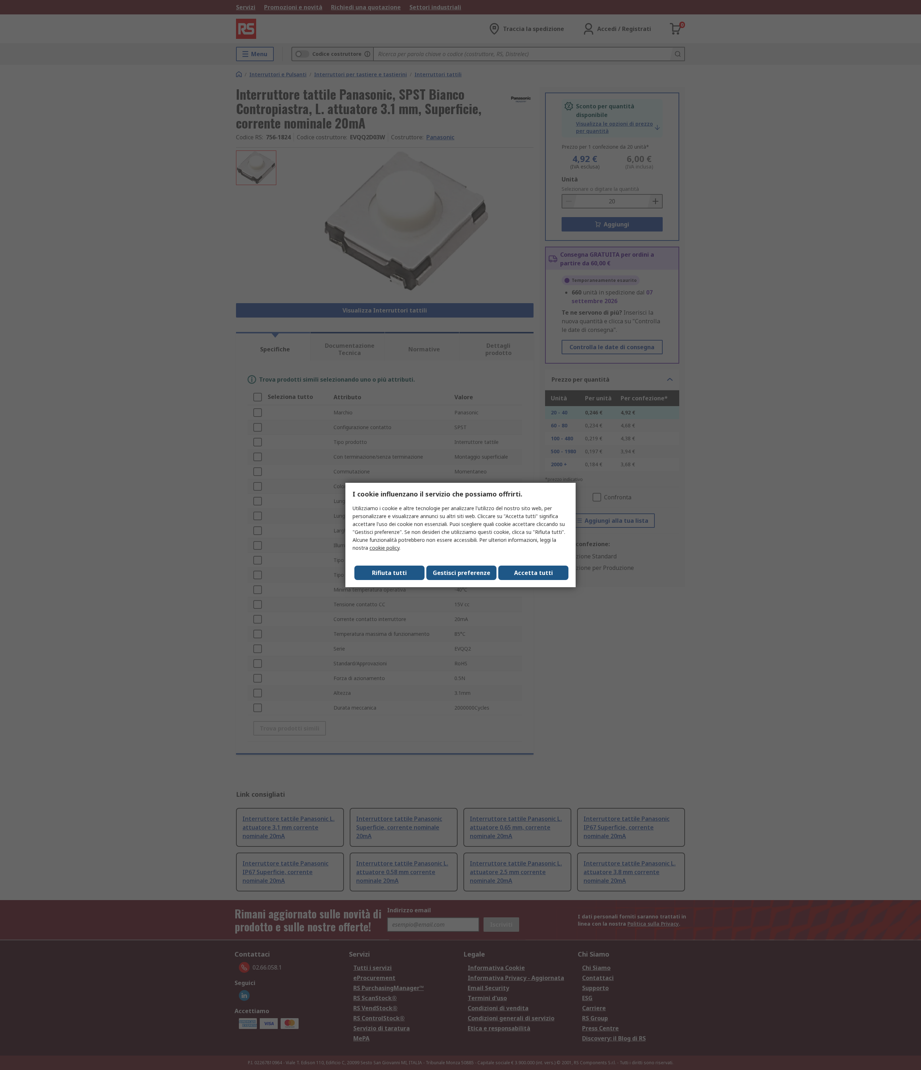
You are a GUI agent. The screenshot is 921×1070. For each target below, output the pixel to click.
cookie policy (384, 547)
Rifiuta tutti (389, 573)
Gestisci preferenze (461, 573)
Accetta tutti (533, 573)
